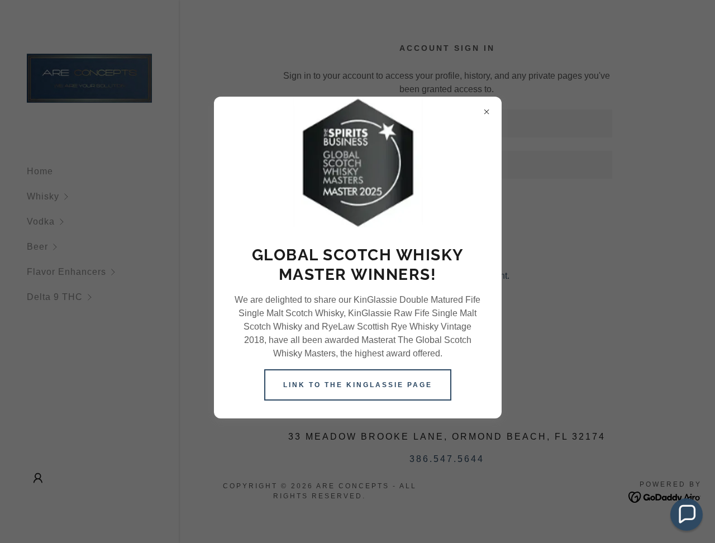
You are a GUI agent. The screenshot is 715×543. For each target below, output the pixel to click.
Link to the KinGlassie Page (357, 385)
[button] (686, 514)
